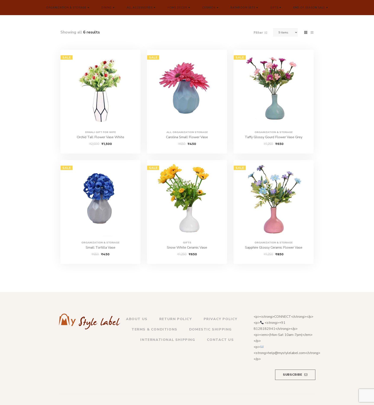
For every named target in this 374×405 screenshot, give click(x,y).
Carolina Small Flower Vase (187, 137)
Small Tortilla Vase (100, 247)
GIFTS (187, 242)
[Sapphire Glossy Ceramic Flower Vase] (273, 200)
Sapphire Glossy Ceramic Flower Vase (273, 247)
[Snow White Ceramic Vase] (187, 200)
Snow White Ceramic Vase (187, 247)
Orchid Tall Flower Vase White (100, 137)
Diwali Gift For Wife (100, 132)
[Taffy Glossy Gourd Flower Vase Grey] (273, 89)
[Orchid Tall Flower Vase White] (100, 89)
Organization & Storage (274, 132)
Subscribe (292, 375)
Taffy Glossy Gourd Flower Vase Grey (273, 137)
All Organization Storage (187, 132)
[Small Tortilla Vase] (100, 200)
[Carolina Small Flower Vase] (187, 89)
